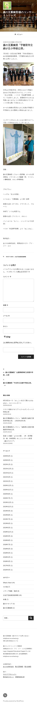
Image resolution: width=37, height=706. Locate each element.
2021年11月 (7, 473)
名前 (5, 305)
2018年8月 (6, 540)
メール (6, 316)
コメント (7, 276)
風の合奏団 (27, 666)
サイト (5, 326)
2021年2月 (6, 481)
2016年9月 (6, 570)
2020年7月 (6, 498)
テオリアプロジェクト (9, 674)
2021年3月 (6, 477)
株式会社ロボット (8, 677)
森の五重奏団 (7, 608)
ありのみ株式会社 (8, 666)
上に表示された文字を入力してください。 (17, 342)
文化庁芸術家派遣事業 (20, 256)
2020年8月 (6, 494)
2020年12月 (7, 485)
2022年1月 (6, 464)
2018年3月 (6, 561)
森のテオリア (7, 604)
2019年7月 (6, 519)
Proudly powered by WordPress (13, 701)
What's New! (10, 256)
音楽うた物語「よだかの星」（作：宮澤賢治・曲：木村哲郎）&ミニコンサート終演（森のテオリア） (17, 438)
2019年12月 (7, 502)
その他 (5, 587)
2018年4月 (6, 557)
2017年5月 (6, 565)
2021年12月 (7, 468)
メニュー (20, 34)
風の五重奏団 (19, 666)
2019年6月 (6, 523)
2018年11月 (7, 532)
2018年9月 (6, 536)
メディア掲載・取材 (10, 591)
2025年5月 (6, 460)
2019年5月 (6, 527)
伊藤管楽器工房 (19, 677)
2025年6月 (6, 456)
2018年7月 (6, 544)
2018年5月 (6, 553)
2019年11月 (7, 506)
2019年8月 (6, 515)
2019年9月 (6, 511)
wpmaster (18, 42)
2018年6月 (6, 549)
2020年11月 (7, 490)
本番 (4, 599)
